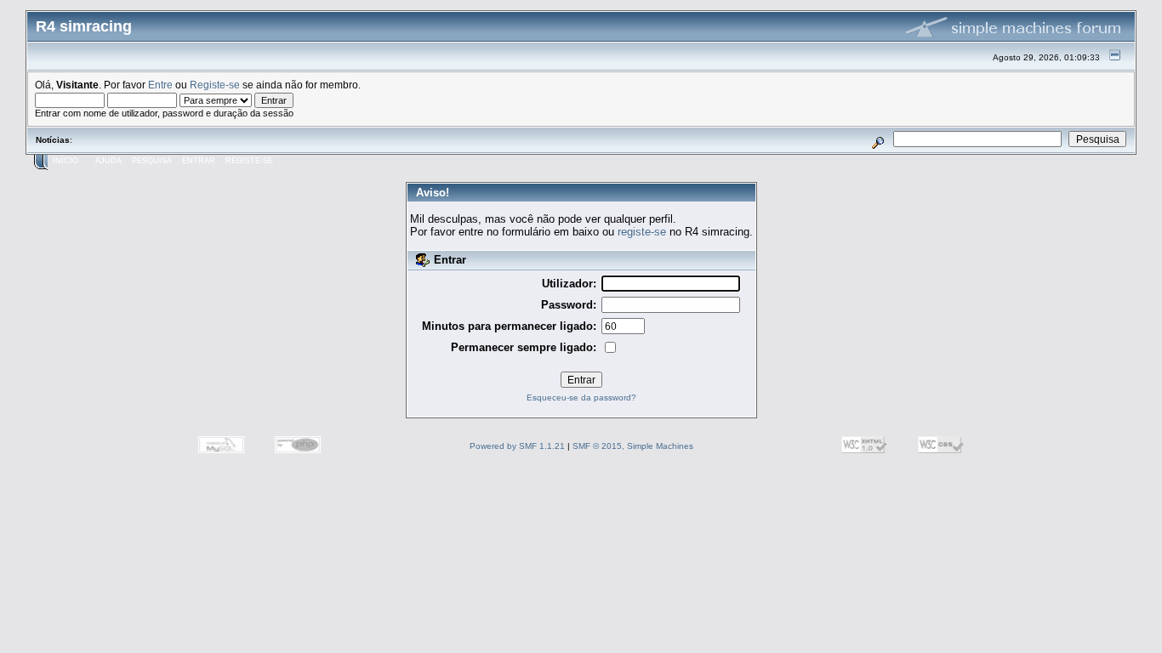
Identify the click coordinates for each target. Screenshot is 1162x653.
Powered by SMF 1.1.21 (517, 446)
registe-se (642, 231)
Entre (160, 84)
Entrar (198, 160)
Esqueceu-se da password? (581, 397)
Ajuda (108, 160)
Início (65, 160)
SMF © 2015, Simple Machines (632, 446)
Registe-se (215, 84)
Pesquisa (152, 160)
